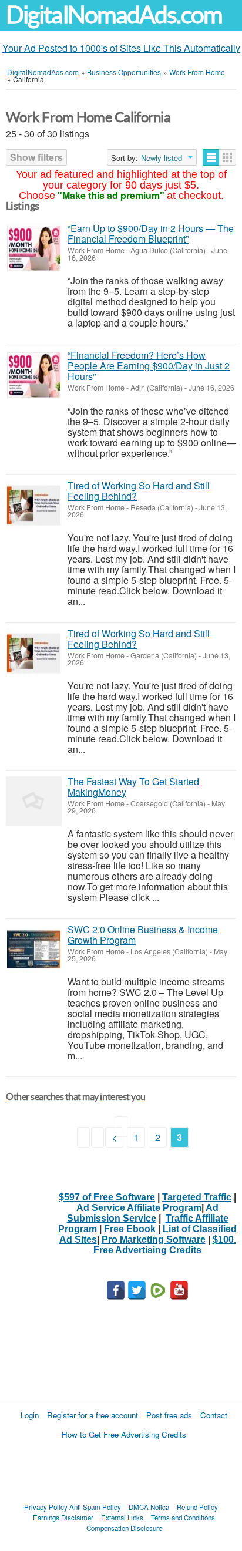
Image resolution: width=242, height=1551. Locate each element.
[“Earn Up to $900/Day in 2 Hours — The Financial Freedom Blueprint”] (34, 248)
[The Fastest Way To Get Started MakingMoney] (34, 801)
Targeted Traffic (196, 1197)
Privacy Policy (46, 1507)
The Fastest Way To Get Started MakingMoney (133, 787)
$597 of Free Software (107, 1197)
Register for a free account (92, 1415)
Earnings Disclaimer (63, 1517)
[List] (211, 157)
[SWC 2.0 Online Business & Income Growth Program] (34, 949)
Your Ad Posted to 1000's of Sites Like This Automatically (121, 48)
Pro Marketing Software (154, 1239)
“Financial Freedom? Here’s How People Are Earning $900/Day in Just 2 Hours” (149, 365)
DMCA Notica (149, 1507)
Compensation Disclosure (124, 1528)
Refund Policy (197, 1507)
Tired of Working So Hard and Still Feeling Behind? (139, 491)
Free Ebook (130, 1229)
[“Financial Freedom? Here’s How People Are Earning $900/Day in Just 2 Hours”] (34, 375)
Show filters (36, 157)
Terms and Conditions (183, 1517)
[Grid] (227, 157)
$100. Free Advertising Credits (164, 1244)
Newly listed (161, 158)
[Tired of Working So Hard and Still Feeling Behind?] (34, 505)
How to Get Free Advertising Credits (124, 1434)
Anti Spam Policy (95, 1507)
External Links (122, 1517)
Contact (213, 1415)
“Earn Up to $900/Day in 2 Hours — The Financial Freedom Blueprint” (151, 233)
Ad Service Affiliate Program (138, 1208)
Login (30, 1415)
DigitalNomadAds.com (114, 15)
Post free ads (169, 1415)
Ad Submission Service (143, 1213)
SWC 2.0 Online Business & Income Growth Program (143, 935)
